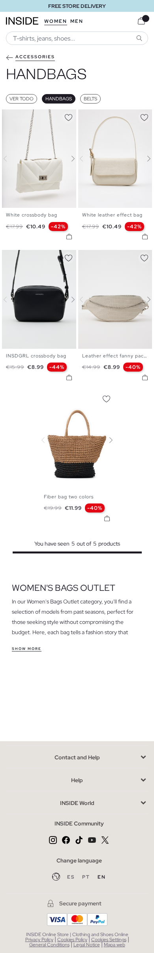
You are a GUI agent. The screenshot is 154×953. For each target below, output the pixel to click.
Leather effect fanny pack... (116, 356)
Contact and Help (77, 757)
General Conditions (49, 944)
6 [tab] (30, 116)
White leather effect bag (112, 215)
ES (71, 877)
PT (87, 877)
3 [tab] (18, 116)
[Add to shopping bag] (69, 236)
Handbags (58, 99)
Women (55, 21)
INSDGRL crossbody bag (36, 356)
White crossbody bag (31, 215)
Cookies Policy (72, 939)
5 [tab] (26, 116)
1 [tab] (10, 116)
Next (68, 159)
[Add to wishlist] (68, 116)
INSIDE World (77, 803)
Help (77, 780)
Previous (10, 159)
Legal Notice (86, 944)
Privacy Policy (39, 939)
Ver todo (21, 99)
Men (76, 21)
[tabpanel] (77, 440)
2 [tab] (14, 116)
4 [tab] (22, 116)
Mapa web (114, 944)
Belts (90, 99)
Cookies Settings (108, 939)
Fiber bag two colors (69, 497)
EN (102, 877)
